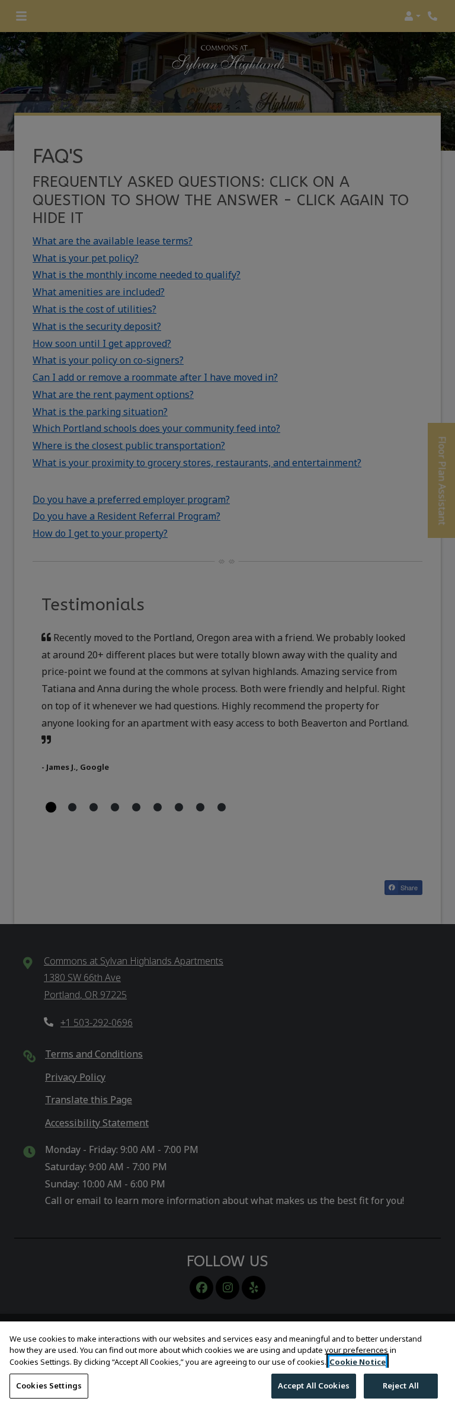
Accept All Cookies (314, 1385)
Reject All (401, 1385)
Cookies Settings (49, 1385)
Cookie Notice (357, 1361)
